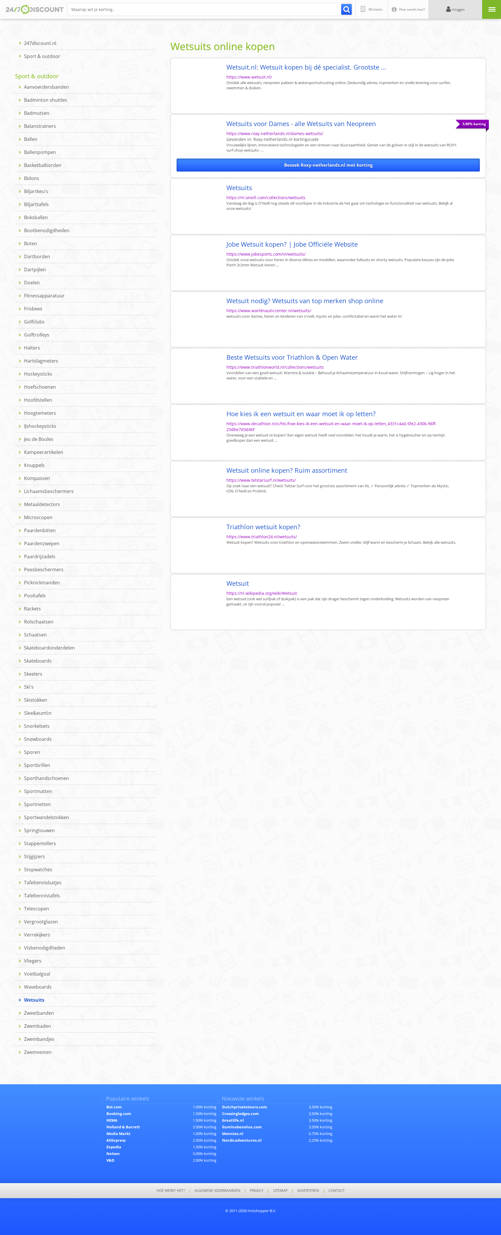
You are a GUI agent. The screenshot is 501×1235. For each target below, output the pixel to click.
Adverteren (308, 1190)
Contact (336, 1190)
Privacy (257, 1190)
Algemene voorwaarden (217, 1190)
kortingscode (286, 139)
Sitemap (280, 1190)
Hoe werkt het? (171, 1190)
